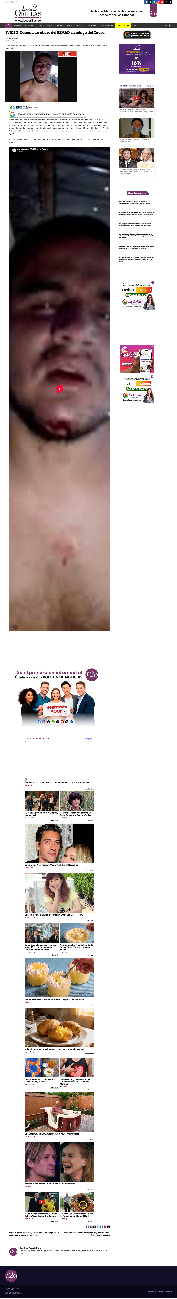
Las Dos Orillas (13, 38)
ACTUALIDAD (29, 25)
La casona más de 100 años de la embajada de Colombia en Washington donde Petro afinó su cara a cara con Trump (136, 259)
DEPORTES (50, 25)
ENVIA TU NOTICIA (123, 25)
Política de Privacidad (165, 1292)
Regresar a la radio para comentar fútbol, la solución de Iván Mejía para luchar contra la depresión (136, 247)
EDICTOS (78, 25)
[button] (166, 25)
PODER (40, 25)
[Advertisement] (59, 650)
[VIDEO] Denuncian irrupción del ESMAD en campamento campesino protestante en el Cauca (34, 1233)
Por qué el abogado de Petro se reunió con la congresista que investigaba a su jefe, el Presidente (135, 202)
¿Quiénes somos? (151, 1292)
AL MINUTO (17, 25)
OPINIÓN (60, 25)
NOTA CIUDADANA (107, 25)
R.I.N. (134, 25)
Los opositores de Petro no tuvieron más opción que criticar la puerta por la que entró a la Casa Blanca (135, 224)
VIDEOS (69, 25)
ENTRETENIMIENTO (92, 25)
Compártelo (33, 107)
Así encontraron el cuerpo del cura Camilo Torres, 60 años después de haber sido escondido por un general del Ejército (136, 236)
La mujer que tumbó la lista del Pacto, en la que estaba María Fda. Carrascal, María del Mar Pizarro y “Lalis (136, 213)
